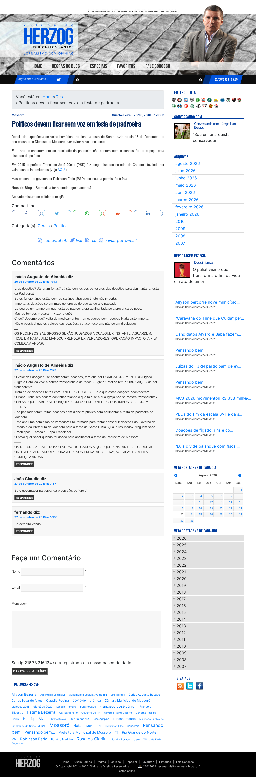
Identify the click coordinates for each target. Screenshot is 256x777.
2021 (181, 572)
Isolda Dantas (58, 719)
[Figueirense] (228, 99)
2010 (180, 221)
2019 (181, 585)
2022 (182, 565)
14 (230, 502)
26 (211, 514)
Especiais (98, 66)
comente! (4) (56, 240)
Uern (137, 739)
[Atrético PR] (180, 99)
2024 (182, 551)
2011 (181, 639)
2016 (181, 605)
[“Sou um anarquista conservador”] (182, 131)
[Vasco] (216, 105)
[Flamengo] (234, 99)
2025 (182, 545)
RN (14, 739)
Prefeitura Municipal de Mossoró (85, 732)
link (79, 240)
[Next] (240, 475)
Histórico (165, 762)
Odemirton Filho (115, 726)
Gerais (62, 96)
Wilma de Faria (152, 739)
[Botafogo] (192, 99)
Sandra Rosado (121, 739)
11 (200, 502)
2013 (181, 626)
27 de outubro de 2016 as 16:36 (36, 517)
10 (192, 502)
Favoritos (126, 66)
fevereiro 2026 (190, 207)
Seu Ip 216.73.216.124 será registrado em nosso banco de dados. (73, 662)
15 (240, 502)
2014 (181, 619)
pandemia (133, 726)
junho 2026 (186, 178)
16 (182, 508)
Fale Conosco (158, 66)
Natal (78, 726)
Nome (16, 572)
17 (192, 508)
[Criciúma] (216, 99)
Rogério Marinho (62, 739)
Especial (131, 762)
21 (230, 508)
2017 (181, 599)
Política (61, 225)
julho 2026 (186, 170)
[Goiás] (174, 105)
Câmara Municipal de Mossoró (127, 700)
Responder (24, 350)
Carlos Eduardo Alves (27, 700)
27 (221, 514)
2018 (181, 592)
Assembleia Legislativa (53, 695)
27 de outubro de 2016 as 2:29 (35, 370)
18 (200, 508)
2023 (182, 558)
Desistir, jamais (204, 262)
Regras (101, 762)
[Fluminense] (240, 99)
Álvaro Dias (18, 743)
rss (93, 240)
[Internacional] (186, 105)
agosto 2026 (188, 163)
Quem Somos (83, 762)
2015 (181, 612)
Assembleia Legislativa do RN (88, 694)
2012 (181, 632)
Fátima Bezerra (41, 712)
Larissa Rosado (124, 719)
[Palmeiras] (192, 105)
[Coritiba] (209, 99)
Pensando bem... (39, 732)
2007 (180, 243)
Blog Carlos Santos (48, 39)
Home (37, 66)
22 (240, 508)
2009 (181, 228)
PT (116, 732)
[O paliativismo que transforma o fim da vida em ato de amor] (182, 270)
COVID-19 (79, 700)
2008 (181, 236)
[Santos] (198, 105)
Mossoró (60, 725)
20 (221, 508)
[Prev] (176, 475)
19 (211, 508)
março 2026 (187, 199)
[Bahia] (186, 99)
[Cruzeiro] (222, 99)
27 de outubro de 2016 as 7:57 (35, 484)
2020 (182, 578)
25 (200, 514)
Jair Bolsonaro (79, 719)
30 (182, 520)
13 (221, 502)
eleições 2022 (43, 706)
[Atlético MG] (174, 99)
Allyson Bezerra (24, 694)
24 (192, 514)
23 (182, 514)
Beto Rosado (118, 695)
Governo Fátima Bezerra (118, 713)
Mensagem (20, 604)
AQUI (62, 170)
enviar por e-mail (120, 240)
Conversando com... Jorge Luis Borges (215, 126)
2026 (182, 538)
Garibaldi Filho (68, 712)
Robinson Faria (34, 739)
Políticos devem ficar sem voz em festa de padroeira (76, 124)
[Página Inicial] (28, 762)
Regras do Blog (66, 66)
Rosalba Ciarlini (92, 739)
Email (16, 588)
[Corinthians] (204, 99)
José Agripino (101, 719)
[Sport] (211, 105)
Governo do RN (91, 712)
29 (240, 514)
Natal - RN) (94, 726)
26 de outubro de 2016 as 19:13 (35, 282)
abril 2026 (185, 192)
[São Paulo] (204, 105)
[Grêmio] (180, 105)
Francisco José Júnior (118, 706)
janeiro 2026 (188, 214)
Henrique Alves (35, 719)
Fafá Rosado (88, 706)
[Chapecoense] (198, 99)
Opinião (116, 762)
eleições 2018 (21, 706)
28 (230, 514)
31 (192, 520)
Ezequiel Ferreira (66, 706)
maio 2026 (186, 185)
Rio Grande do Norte (139, 732)
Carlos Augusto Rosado (144, 694)
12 (211, 502)
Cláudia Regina (57, 700)
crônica (95, 700)
